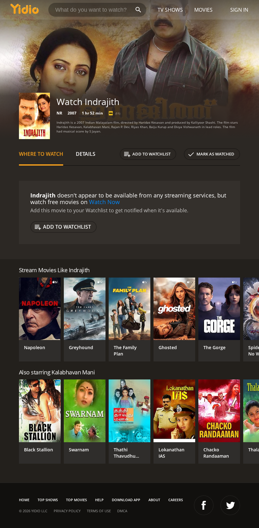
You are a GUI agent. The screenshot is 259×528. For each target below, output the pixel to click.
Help (99, 499)
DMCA (122, 510)
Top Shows (48, 499)
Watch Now (104, 202)
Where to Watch (41, 153)
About (154, 499)
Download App (126, 499)
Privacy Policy (67, 510)
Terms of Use (99, 510)
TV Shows (170, 9)
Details (85, 153)
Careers (175, 499)
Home (24, 499)
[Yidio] (25, 10)
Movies (203, 9)
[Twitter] (230, 505)
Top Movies (76, 499)
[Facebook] (204, 505)
